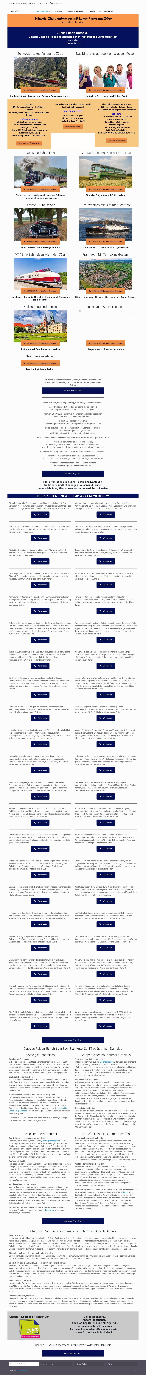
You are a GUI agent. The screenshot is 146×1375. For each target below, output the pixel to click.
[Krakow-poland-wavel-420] (40, 326)
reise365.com (17, 11)
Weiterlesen (42, 515)
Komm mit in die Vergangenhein (29, 143)
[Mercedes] (40, 224)
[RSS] (136, 3)
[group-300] (105, 73)
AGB (110, 1364)
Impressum (48, 1364)
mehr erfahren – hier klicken (73, 22)
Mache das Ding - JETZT (73, 474)
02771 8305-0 (39, 3)
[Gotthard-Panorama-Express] (40, 73)
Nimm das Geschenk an (73, 126)
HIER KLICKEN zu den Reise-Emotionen (42, 90)
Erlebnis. (125, 1192)
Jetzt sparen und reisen (117, 140)
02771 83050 (22, 1370)
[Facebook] (133, 3)
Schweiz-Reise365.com (73, 391)
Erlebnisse (49, 1210)
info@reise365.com (56, 3)
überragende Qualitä (50, 1141)
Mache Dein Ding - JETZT (73, 1353)
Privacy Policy (81, 1364)
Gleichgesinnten (107, 1062)
